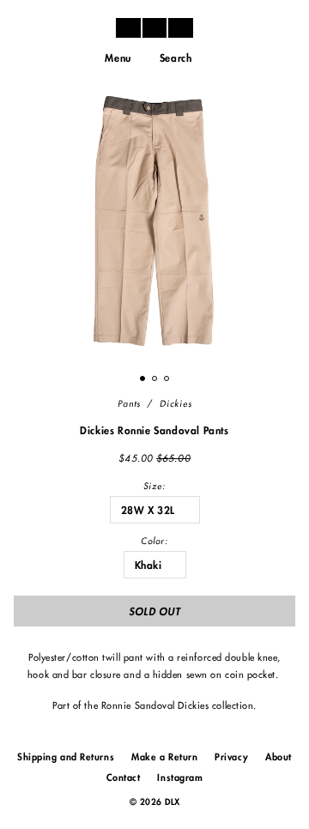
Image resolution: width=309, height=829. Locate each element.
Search (176, 58)
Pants (129, 404)
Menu (117, 58)
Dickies (176, 404)
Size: (154, 486)
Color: (154, 541)
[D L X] (154, 27)
